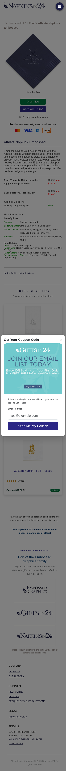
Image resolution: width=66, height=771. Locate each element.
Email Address (15, 408)
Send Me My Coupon (33, 426)
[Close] (61, 339)
